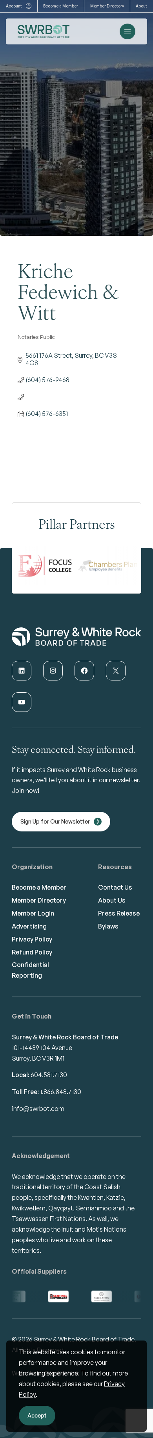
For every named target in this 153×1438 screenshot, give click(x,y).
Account (14, 6)
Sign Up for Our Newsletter (55, 821)
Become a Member (60, 6)
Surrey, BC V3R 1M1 (38, 1058)
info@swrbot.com (38, 1109)
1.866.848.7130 (60, 1092)
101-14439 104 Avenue (42, 1048)
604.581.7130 (49, 1075)
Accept (37, 1415)
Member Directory (107, 6)
